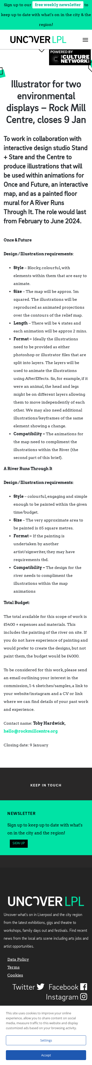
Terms (13, 967)
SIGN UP (19, 843)
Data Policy (18, 959)
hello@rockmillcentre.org (31, 731)
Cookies (15, 975)
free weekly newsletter (58, 4)
